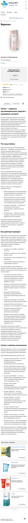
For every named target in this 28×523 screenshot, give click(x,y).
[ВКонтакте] (26, 8)
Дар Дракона (15, 478)
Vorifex (13, 493)
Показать (3, 63)
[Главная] (1, 21)
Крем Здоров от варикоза (18, 447)
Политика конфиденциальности (7, 520)
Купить (15, 75)
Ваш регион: (16, 18)
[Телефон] (26, 2)
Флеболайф (14, 462)
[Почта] (26, 5)
